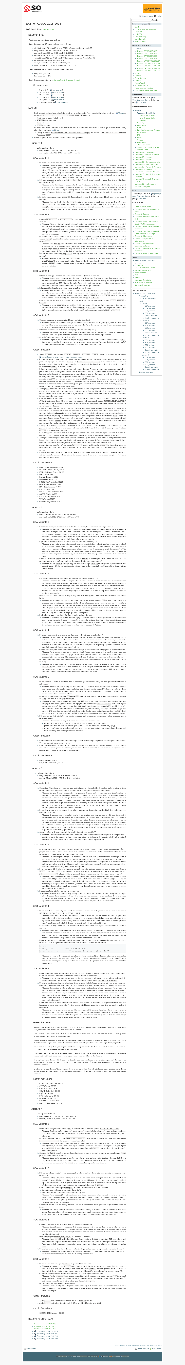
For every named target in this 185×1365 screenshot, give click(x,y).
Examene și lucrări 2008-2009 (47, 1339)
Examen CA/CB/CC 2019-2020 (148, 68)
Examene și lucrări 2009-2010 (47, 1336)
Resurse (138, 111)
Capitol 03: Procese (142, 214)
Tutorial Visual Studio (147, 115)
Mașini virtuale (140, 39)
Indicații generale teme (143, 270)
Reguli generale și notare (144, 88)
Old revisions (31, 1349)
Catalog (137, 27)
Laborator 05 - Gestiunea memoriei (147, 162)
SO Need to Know (141, 85)
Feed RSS (138, 32)
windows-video (142, 150)
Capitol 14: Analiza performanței (146, 253)
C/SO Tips (141, 123)
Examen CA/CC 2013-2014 (147, 54)
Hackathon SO (140, 273)
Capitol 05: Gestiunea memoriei (146, 221)
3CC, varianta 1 (150, 311)
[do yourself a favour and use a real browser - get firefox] (103, 1360)
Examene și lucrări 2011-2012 (47, 1331)
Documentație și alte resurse (145, 29)
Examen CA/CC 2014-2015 (147, 56)
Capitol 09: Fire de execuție (145, 234)
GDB (139, 128)
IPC (138, 135)
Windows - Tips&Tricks (146, 113)
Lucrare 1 (145, 303)
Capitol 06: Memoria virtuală (145, 224)
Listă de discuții (140, 37)
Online (139, 138)
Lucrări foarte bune (152, 318)
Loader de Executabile (143, 280)
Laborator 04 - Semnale (143, 159)
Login (159, 16)
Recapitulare (141, 142)
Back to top (156, 1349)
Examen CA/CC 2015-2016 (147, 59)
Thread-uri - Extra (143, 145)
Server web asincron (142, 285)
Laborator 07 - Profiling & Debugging (148, 167)
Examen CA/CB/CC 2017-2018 (148, 63)
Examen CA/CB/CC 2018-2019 (148, 66)
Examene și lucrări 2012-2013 (45, 1329)
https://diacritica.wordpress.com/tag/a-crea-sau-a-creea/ (62, 357)
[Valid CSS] (82, 1360)
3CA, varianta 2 (150, 308)
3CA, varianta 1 (150, 306)
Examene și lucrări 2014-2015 (45, 1324)
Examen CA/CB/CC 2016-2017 (148, 61)
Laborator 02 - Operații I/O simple (147, 155)
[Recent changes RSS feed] (114, 1360)
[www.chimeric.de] (71, 1360)
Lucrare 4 (145, 355)
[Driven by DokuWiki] (92, 1360)
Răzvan (121, 113)
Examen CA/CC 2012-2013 (147, 51)
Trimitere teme (140, 42)
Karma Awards (140, 83)
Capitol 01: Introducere (143, 207)
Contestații (139, 265)
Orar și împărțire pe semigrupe (146, 90)
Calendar (138, 76)
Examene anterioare (146, 372)
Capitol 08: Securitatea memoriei (147, 231)
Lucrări (141, 301)
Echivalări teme (140, 78)
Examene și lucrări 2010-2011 (47, 1334)
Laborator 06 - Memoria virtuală (146, 164)
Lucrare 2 (145, 321)
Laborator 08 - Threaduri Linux (146, 169)
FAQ (136, 275)
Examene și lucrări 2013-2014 (45, 1326)
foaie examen (57, 90)
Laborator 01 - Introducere (144, 152)
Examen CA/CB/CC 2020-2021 (148, 71)
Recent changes (147, 16)
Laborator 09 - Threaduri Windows (147, 172)
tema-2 (137, 278)
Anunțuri (138, 73)
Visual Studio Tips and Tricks (148, 147)
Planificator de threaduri (143, 282)
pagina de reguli (48, 29)
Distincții (138, 80)
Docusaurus (142, 102)
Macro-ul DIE (142, 125)
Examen (138, 49)
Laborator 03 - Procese (143, 157)
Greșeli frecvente (151, 316)
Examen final (143, 296)
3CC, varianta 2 (150, 313)
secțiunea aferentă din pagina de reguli (66, 80)
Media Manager (143, 1349)
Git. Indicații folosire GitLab (145, 268)
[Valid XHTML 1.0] (124, 1360)
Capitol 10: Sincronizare (143, 236)
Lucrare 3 (145, 338)
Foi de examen (150, 298)
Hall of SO (138, 34)
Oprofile (140, 140)
